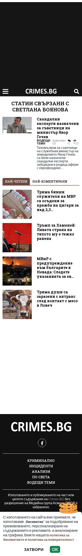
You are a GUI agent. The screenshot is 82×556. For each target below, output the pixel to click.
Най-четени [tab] (16, 181)
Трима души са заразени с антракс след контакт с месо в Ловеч (57, 299)
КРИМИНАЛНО (41, 460)
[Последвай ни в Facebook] (42, 443)
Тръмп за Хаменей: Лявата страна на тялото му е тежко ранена (56, 232)
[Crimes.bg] (41, 426)
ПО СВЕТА (41, 477)
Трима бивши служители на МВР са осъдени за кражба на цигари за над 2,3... (58, 201)
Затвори (34, 549)
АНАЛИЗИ (41, 471)
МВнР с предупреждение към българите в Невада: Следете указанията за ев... (55, 267)
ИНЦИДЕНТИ (41, 466)
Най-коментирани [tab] (49, 181)
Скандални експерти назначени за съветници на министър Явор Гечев (58, 128)
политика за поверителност (51, 539)
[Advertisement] (41, 43)
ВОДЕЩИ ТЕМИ (43, 142)
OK (55, 549)
